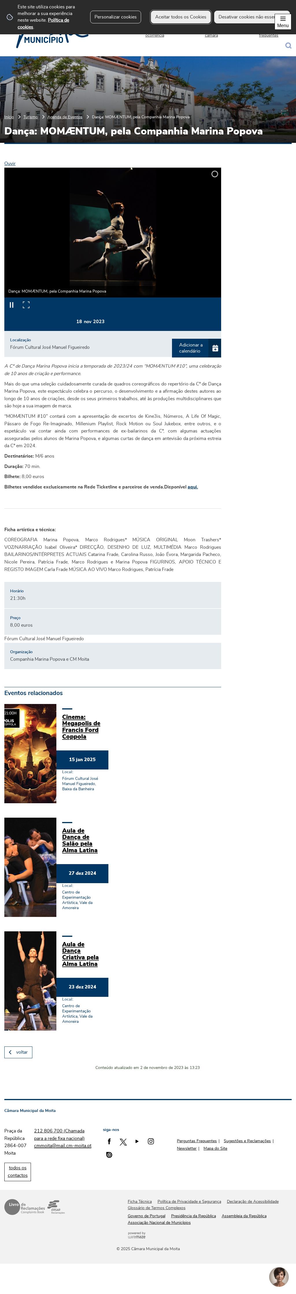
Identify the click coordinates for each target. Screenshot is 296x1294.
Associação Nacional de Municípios (159, 1223)
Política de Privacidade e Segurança (189, 1202)
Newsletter (187, 1149)
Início (9, 117)
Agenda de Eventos (64, 117)
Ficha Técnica (140, 1202)
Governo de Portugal (146, 1216)
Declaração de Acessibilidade (253, 1202)
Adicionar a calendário (191, 348)
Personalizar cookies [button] (116, 17)
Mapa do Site (215, 1149)
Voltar (22, 1052)
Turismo (30, 117)
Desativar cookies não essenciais (252, 17)
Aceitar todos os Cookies (180, 17)
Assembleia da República (244, 1216)
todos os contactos (18, 1172)
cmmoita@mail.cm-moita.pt (62, 1145)
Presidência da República (193, 1216)
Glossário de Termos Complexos (157, 1208)
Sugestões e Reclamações (247, 1141)
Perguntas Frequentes (197, 1141)
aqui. (193, 487)
